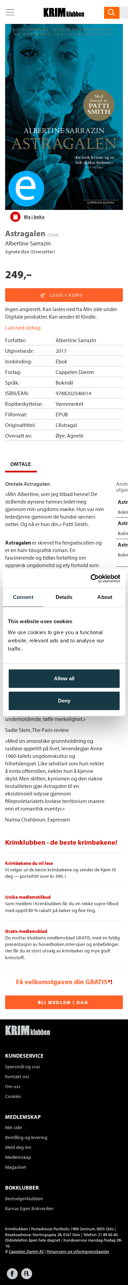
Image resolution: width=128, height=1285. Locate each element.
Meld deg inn (18, 1147)
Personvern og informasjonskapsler (78, 1251)
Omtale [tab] (20, 463)
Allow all (64, 678)
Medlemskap (18, 1157)
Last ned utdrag (23, 327)
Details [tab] (64, 597)
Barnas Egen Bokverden (29, 1208)
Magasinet (15, 1167)
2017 (61, 350)
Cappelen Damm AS (26, 1251)
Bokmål (64, 382)
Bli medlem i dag (63, 1002)
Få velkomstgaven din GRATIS (62, 981)
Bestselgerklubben (24, 1198)
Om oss (12, 1086)
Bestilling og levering (26, 1137)
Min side (13, 1127)
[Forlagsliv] (26, 1277)
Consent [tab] (23, 597)
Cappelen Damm (75, 372)
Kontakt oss (17, 1076)
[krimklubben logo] (27, 1031)
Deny (64, 701)
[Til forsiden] (64, 14)
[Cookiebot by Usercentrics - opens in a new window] (91, 578)
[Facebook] (12, 1277)
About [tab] (104, 597)
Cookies (13, 1096)
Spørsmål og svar (22, 1066)
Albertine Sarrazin (28, 243)
